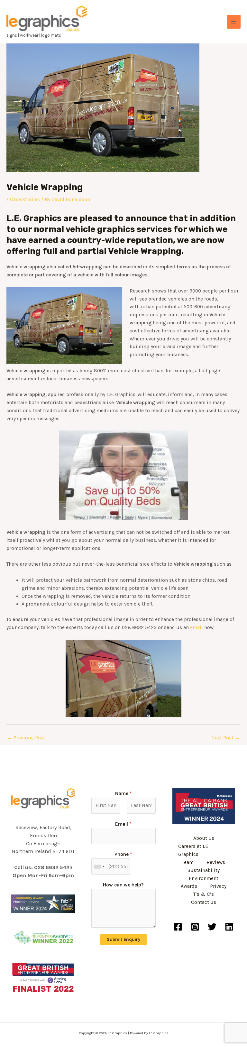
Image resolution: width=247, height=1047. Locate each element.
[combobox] (99, 866)
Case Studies (25, 199)
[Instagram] (195, 926)
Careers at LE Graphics (193, 850)
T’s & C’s (203, 894)
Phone (123, 854)
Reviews (215, 862)
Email (123, 824)
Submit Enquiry (123, 939)
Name (123, 793)
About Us (203, 838)
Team (188, 862)
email (197, 627)
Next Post (225, 738)
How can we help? (123, 885)
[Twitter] (212, 926)
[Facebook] (178, 926)
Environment (203, 878)
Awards (189, 886)
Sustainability (204, 870)
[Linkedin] (229, 926)
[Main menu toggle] (234, 22)
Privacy (218, 886)
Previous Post (26, 738)
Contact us (203, 902)
